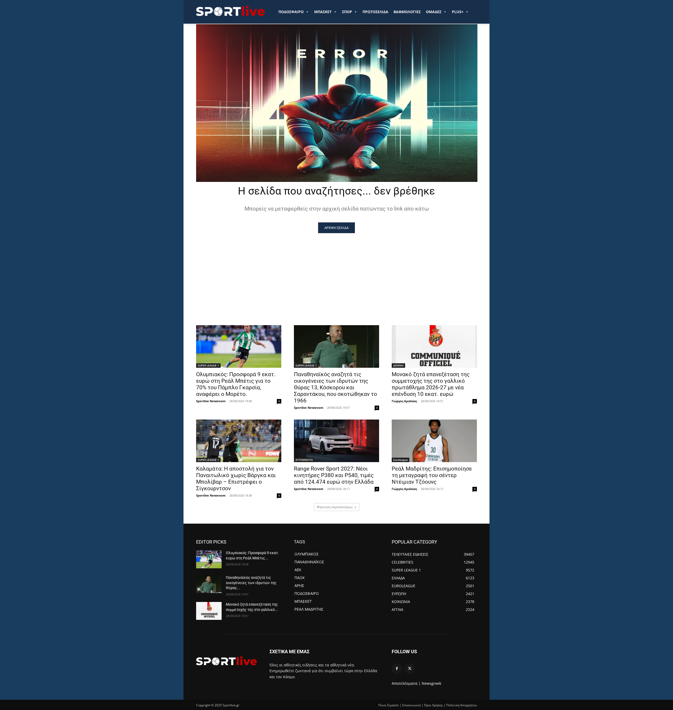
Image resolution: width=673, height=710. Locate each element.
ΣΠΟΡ (347, 11)
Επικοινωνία (411, 705)
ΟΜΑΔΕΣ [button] (433, 11)
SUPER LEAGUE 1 (208, 365)
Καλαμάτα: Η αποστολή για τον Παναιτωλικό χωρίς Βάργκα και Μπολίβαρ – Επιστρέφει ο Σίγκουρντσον (236, 479)
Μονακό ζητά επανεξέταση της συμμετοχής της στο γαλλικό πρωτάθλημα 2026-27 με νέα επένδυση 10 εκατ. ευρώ (431, 384)
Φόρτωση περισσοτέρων (335, 507)
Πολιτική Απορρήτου (461, 705)
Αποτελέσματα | (406, 683)
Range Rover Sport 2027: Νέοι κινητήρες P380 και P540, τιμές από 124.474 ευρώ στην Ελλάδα (334, 475)
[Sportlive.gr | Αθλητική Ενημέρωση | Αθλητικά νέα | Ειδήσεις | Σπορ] (226, 660)
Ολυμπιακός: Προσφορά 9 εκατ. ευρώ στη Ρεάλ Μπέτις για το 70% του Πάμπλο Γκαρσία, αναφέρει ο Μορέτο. (236, 384)
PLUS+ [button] (457, 11)
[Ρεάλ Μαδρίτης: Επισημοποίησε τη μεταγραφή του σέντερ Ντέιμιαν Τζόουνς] (434, 441)
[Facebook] (397, 668)
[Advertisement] (336, 272)
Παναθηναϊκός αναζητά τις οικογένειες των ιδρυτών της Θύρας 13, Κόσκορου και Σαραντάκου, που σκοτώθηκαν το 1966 (335, 387)
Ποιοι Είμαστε (388, 705)
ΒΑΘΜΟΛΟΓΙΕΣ (407, 11)
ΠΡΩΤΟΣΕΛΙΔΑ (375, 11)
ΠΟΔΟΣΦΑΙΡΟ (291, 11)
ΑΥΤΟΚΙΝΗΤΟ (304, 460)
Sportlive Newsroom (211, 401)
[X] (410, 668)
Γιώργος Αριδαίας (404, 401)
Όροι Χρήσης (433, 705)
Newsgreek (431, 683)
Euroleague (400, 460)
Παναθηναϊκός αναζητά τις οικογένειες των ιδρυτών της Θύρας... (251, 582)
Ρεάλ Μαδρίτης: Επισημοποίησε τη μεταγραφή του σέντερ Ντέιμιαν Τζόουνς (432, 475)
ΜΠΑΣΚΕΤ (323, 11)
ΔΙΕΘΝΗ (398, 365)
